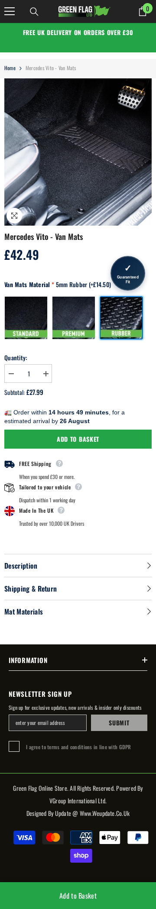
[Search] (34, 11)
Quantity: (15, 357)
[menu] (9, 11)
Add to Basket (78, 438)
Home (10, 67)
